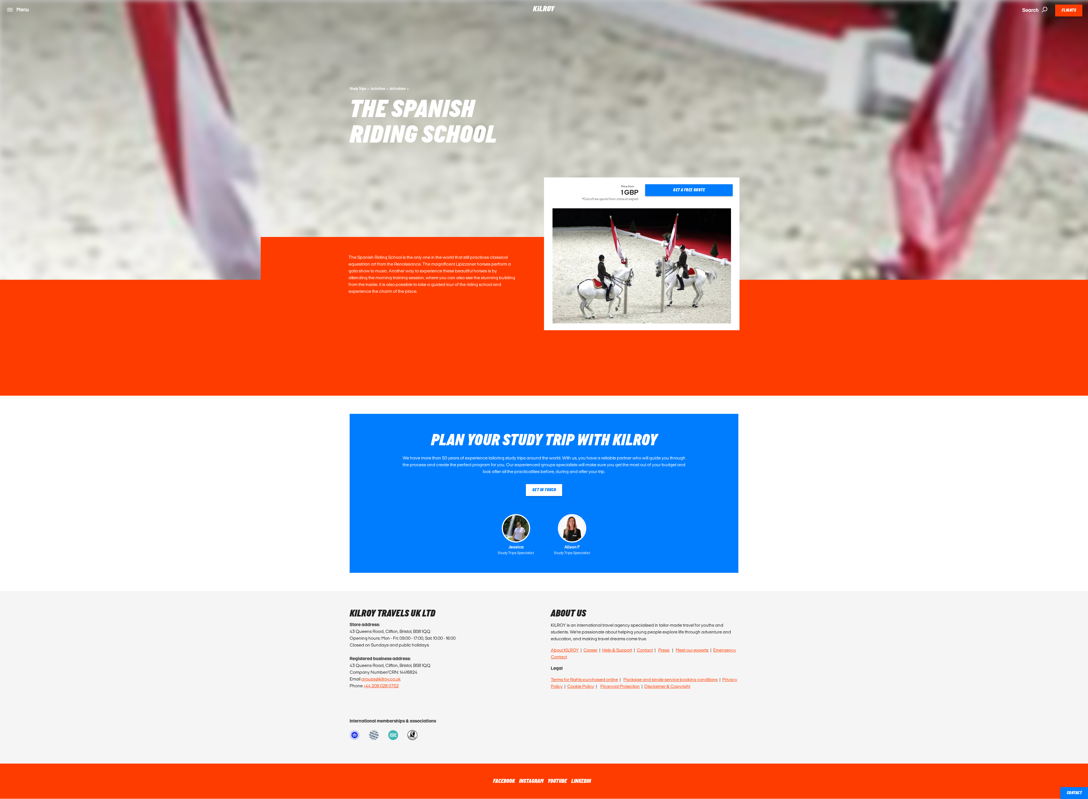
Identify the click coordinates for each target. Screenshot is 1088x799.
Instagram (531, 781)
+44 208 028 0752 (381, 685)
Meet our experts (692, 650)
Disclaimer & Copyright (667, 686)
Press (664, 650)
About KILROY (565, 650)
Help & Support (617, 650)
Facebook (504, 781)
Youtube (557, 781)
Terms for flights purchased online (584, 679)
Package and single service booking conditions (670, 679)
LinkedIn (581, 781)
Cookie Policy (580, 686)
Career (590, 650)
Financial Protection (620, 686)
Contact (645, 650)
